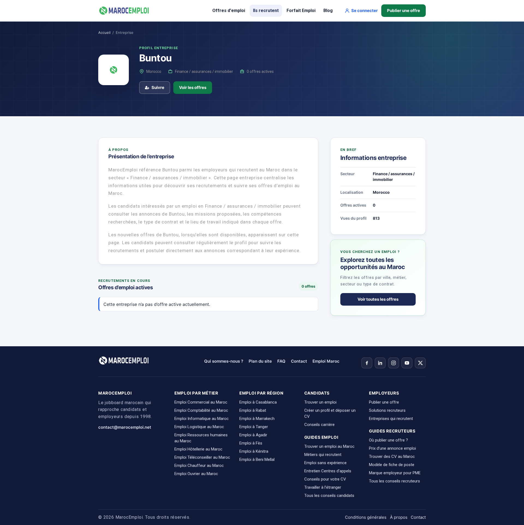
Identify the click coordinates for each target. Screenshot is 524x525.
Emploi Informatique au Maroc (201, 418)
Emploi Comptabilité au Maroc (201, 410)
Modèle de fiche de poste (391, 464)
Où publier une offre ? (388, 440)
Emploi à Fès (250, 443)
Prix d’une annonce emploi (392, 448)
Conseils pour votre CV (325, 479)
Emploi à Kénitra (253, 451)
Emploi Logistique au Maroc (199, 426)
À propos (398, 517)
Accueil (104, 32)
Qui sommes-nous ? (223, 361)
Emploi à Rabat (252, 410)
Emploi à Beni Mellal (257, 459)
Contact (299, 361)
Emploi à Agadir (253, 434)
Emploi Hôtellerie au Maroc (198, 449)
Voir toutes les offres (378, 299)
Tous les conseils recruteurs (394, 481)
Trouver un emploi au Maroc (329, 446)
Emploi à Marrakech (257, 418)
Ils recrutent (266, 10)
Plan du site (260, 361)
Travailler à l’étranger (322, 487)
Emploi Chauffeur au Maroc (199, 465)
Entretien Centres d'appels (327, 471)
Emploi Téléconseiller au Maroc (202, 457)
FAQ (281, 361)
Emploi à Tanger (253, 426)
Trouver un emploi (320, 402)
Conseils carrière (319, 424)
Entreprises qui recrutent (391, 418)
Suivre (157, 87)
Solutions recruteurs (387, 410)
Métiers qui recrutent (322, 454)
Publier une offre (403, 10)
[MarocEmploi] (124, 10)
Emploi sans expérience (325, 462)
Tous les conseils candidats (329, 495)
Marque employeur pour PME (395, 472)
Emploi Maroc (326, 361)
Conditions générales (365, 517)
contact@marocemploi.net (124, 427)
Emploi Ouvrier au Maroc (196, 473)
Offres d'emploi (228, 10)
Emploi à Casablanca (258, 402)
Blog (328, 10)
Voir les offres (192, 87)
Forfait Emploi (301, 10)
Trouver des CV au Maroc (392, 456)
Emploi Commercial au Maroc (200, 402)
